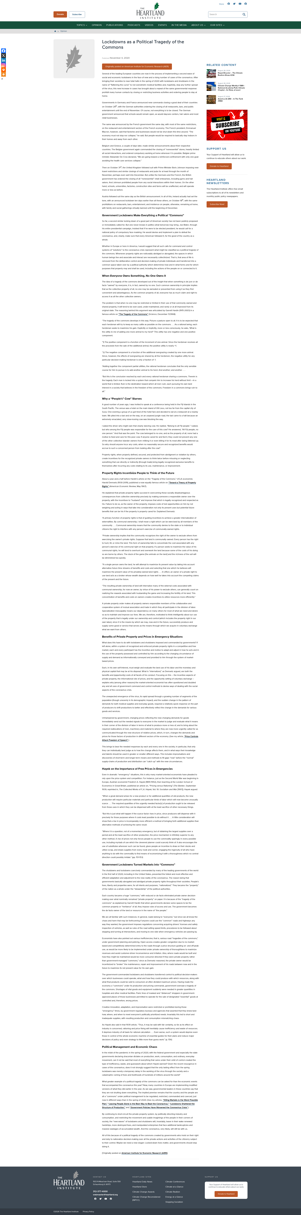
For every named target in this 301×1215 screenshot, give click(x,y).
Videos (149, 25)
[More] (3, 74)
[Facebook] (3, 50)
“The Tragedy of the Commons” (133, 314)
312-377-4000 (100, 1191)
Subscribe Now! (217, 204)
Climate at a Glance (174, 1187)
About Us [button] (197, 25)
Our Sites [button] (216, 25)
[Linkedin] (3, 60)
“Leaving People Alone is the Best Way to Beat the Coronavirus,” (138, 1104)
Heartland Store (139, 1187)
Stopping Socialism (174, 1202)
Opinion (97, 25)
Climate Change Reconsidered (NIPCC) (146, 1198)
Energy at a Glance (174, 1197)
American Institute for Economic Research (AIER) (144, 1153)
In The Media (179, 25)
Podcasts (134, 25)
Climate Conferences (175, 1182)
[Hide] (2, 79)
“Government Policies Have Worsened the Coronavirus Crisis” (159, 1107)
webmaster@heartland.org (105, 1195)
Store (221, 4)
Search (244, 14)
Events (162, 25)
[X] (3, 55)
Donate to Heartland (219, 166)
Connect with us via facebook (229, 4)
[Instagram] (3, 65)
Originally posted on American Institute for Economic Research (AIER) (137, 67)
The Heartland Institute (150, 10)
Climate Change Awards (143, 1192)
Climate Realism (172, 1192)
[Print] (3, 69)
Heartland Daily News (142, 1182)
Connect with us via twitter (234, 4)
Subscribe (77, 14)
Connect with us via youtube (240, 4)
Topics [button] (81, 25)
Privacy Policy (88, 1212)
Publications (114, 25)
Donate (60, 14)
